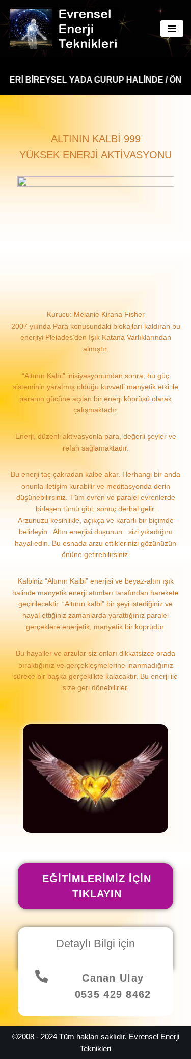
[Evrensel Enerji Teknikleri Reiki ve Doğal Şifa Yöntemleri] (66, 28)
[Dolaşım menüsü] (171, 28)
